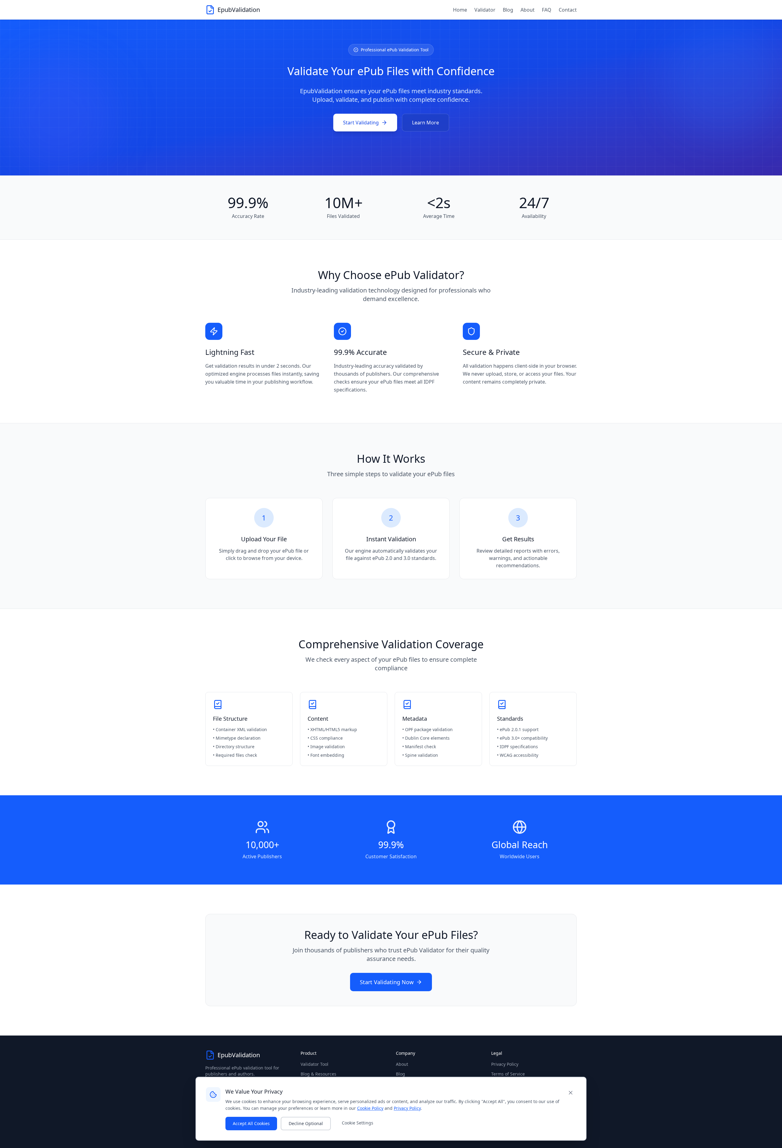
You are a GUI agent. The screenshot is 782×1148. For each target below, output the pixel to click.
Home (460, 9)
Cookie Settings (357, 1123)
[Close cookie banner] (570, 1092)
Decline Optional (306, 1123)
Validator (484, 9)
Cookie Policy (370, 1108)
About (528, 9)
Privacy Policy (504, 1064)
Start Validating (361, 122)
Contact (568, 9)
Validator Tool (314, 1064)
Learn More (425, 122)
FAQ (546, 9)
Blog (508, 9)
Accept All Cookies (251, 1123)
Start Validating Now (387, 982)
